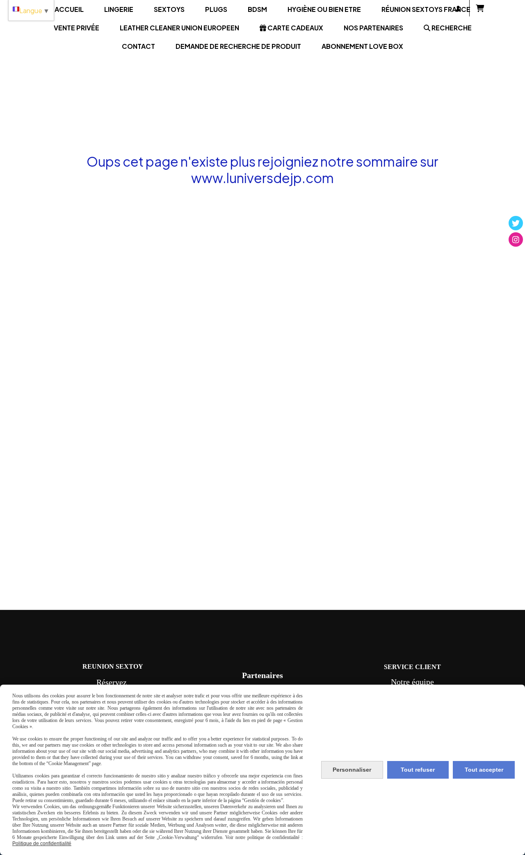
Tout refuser (418, 769)
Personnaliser (352, 769)
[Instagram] (516, 239)
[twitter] (516, 223)
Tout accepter (484, 769)
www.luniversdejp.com (262, 178)
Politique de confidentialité (41, 843)
